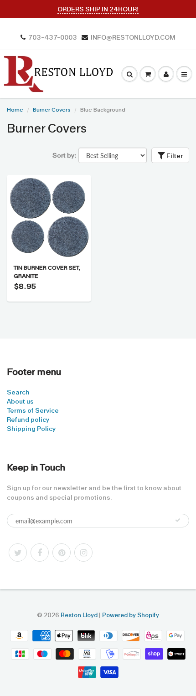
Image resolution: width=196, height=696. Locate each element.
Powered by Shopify (130, 615)
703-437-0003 (52, 37)
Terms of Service (33, 410)
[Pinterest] (61, 552)
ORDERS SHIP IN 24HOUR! (98, 9)
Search (18, 392)
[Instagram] (83, 552)
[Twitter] (18, 552)
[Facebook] (40, 552)
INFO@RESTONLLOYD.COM (133, 37)
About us (20, 401)
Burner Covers (52, 109)
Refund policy (28, 419)
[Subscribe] (178, 520)
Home (15, 109)
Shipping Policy (31, 429)
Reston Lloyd (79, 615)
